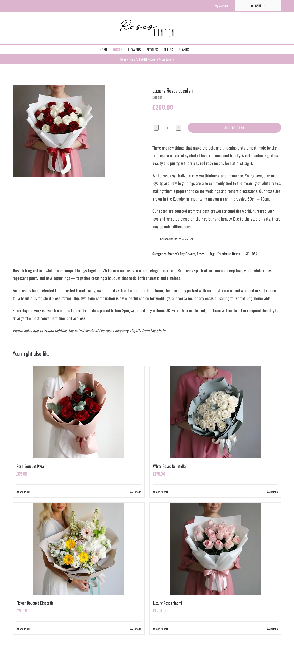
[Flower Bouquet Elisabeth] (78, 549)
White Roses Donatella (169, 466)
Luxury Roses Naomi (167, 603)
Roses (200, 253)
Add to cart (234, 127)
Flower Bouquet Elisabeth (34, 603)
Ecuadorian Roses (228, 253)
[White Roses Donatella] (215, 412)
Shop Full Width (138, 59)
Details (137, 492)
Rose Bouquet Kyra (30, 466)
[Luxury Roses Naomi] (215, 549)
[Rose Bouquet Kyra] (78, 412)
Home (123, 59)
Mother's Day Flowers (181, 253)
